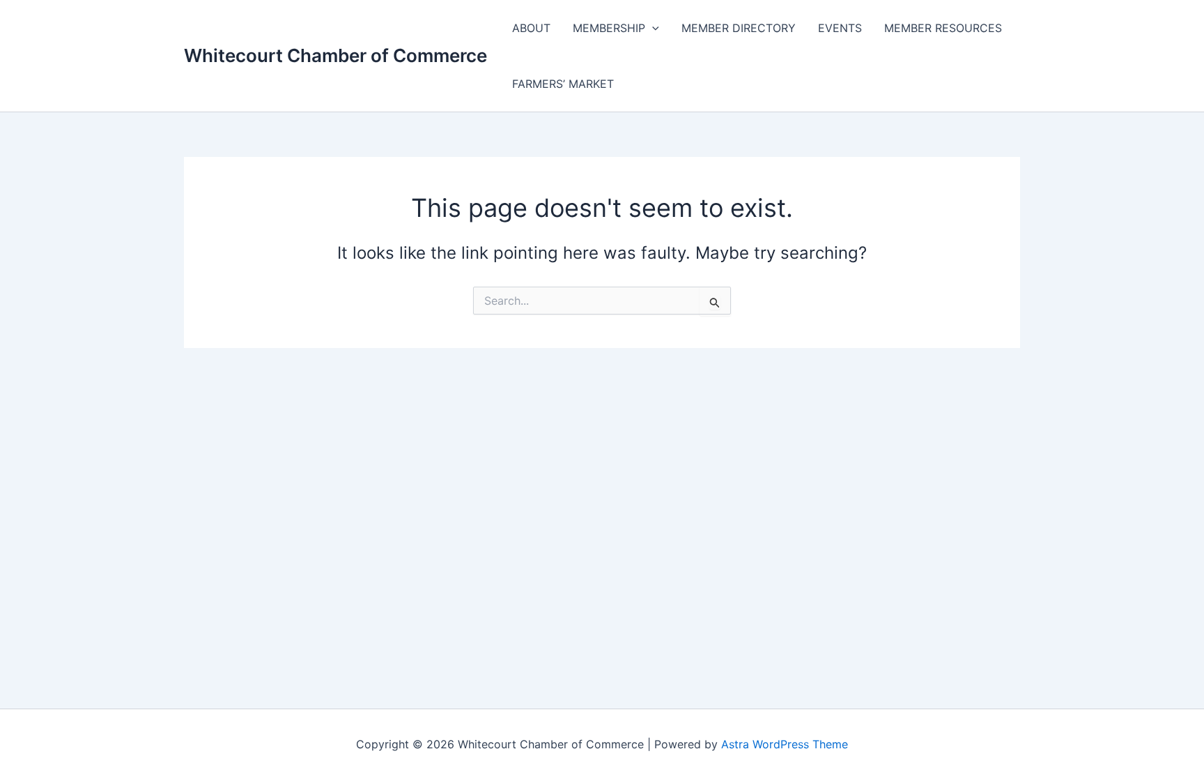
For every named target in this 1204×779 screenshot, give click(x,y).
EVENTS (840, 28)
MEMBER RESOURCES (943, 28)
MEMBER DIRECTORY (738, 28)
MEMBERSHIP (609, 28)
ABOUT (531, 28)
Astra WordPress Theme (784, 744)
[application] (652, 28)
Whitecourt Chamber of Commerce (335, 55)
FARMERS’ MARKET (563, 84)
